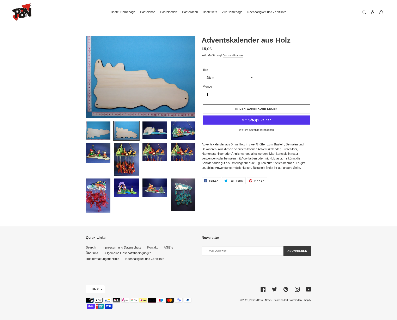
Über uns (92, 253)
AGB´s (168, 247)
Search (91, 247)
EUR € (94, 289)
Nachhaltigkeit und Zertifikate (144, 259)
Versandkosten (233, 55)
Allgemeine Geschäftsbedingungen (127, 253)
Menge (207, 86)
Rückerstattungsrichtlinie (102, 259)
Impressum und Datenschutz (121, 247)
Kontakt (152, 247)
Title (205, 69)
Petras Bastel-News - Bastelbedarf (268, 300)
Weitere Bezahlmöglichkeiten (256, 129)
